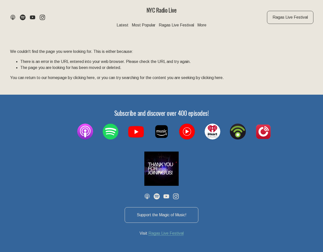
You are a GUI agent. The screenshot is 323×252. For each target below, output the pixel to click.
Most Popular (143, 25)
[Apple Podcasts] (13, 17)
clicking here (84, 78)
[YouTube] (32, 17)
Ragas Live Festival (290, 17)
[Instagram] (42, 17)
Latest (122, 25)
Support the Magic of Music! (161, 215)
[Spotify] (22, 17)
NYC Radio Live (161, 10)
